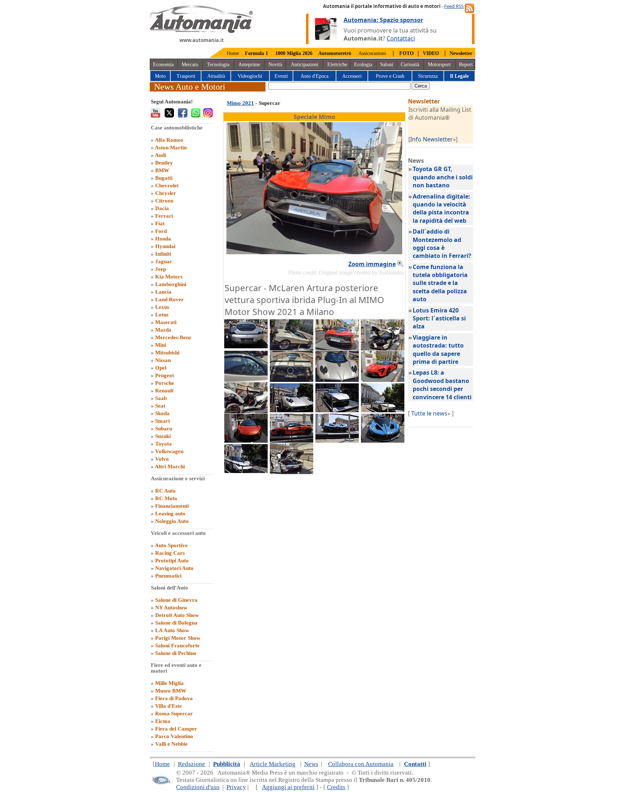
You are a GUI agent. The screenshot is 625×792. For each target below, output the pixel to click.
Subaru (163, 428)
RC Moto (166, 498)
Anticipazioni (304, 64)
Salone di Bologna (176, 623)
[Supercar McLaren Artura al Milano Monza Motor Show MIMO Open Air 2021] (246, 440)
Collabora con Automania (361, 764)
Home (233, 53)
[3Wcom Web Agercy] (161, 783)
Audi (160, 155)
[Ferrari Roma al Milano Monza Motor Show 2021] (337, 410)
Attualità (216, 76)
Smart (162, 421)
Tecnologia (218, 64)
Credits (336, 787)
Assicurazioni (372, 53)
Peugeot (164, 375)
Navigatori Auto (174, 568)
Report (466, 64)
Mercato (190, 64)
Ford (161, 231)
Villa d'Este (168, 706)
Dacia (162, 208)
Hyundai (165, 246)
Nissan (163, 360)
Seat (160, 406)
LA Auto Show (172, 630)
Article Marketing (273, 764)
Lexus (162, 307)
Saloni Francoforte (177, 645)
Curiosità (410, 64)
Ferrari (164, 216)
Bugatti (164, 178)
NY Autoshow (171, 607)
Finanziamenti (172, 506)
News (311, 764)
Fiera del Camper (176, 729)
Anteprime (249, 64)
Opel (160, 368)
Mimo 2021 (240, 103)
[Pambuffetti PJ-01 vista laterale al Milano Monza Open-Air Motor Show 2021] (246, 411)
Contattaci (401, 38)
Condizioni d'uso (198, 787)
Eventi (281, 76)
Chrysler (165, 193)
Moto (160, 76)
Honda (163, 239)
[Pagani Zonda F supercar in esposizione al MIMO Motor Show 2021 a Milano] (291, 348)
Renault (164, 390)
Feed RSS (454, 6)
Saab (161, 398)
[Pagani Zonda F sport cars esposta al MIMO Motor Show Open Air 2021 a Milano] (246, 471)
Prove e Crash (390, 76)
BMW (162, 170)
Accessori (352, 76)
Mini (160, 345)
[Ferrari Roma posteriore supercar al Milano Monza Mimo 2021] (246, 346)
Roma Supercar (174, 713)
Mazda (163, 330)
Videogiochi (250, 76)
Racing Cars (170, 553)
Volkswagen (169, 451)
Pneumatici (168, 576)
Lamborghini (170, 284)
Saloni (386, 64)
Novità (275, 64)
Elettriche (337, 64)
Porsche (164, 383)
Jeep (160, 269)
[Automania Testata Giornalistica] (202, 31)
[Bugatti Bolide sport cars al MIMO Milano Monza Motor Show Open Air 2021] (337, 440)
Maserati (166, 322)
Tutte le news (429, 413)
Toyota (163, 444)
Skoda (162, 413)
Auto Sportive (171, 545)
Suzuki (163, 436)
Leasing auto (170, 513)
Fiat (160, 223)
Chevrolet (167, 185)
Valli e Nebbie (171, 744)
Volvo (162, 459)
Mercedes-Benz (173, 337)
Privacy (236, 787)
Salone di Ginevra (176, 600)
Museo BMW (170, 691)
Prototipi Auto (172, 560)
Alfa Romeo (169, 140)
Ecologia (363, 64)
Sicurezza (428, 76)
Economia (163, 64)
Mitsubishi (167, 352)
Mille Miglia (169, 683)
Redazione (191, 764)
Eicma (162, 721)
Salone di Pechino (175, 653)
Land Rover (169, 299)
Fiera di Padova (174, 698)
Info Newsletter (431, 139)
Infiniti (163, 254)
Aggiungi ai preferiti (288, 787)
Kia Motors (169, 277)
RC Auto (165, 491)
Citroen (164, 201)
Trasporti (186, 76)
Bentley (164, 163)
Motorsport (439, 64)
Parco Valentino (174, 736)
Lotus (162, 315)
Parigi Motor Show (177, 638)
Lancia (163, 292)
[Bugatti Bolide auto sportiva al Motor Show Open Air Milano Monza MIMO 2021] (382, 440)
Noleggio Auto (172, 521)
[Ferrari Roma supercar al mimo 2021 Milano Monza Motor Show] (382, 410)
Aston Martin (171, 147)
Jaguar (163, 261)
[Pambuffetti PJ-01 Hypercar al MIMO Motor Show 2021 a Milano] (382, 348)
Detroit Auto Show (177, 615)
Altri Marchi (170, 466)
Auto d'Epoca (314, 76)
